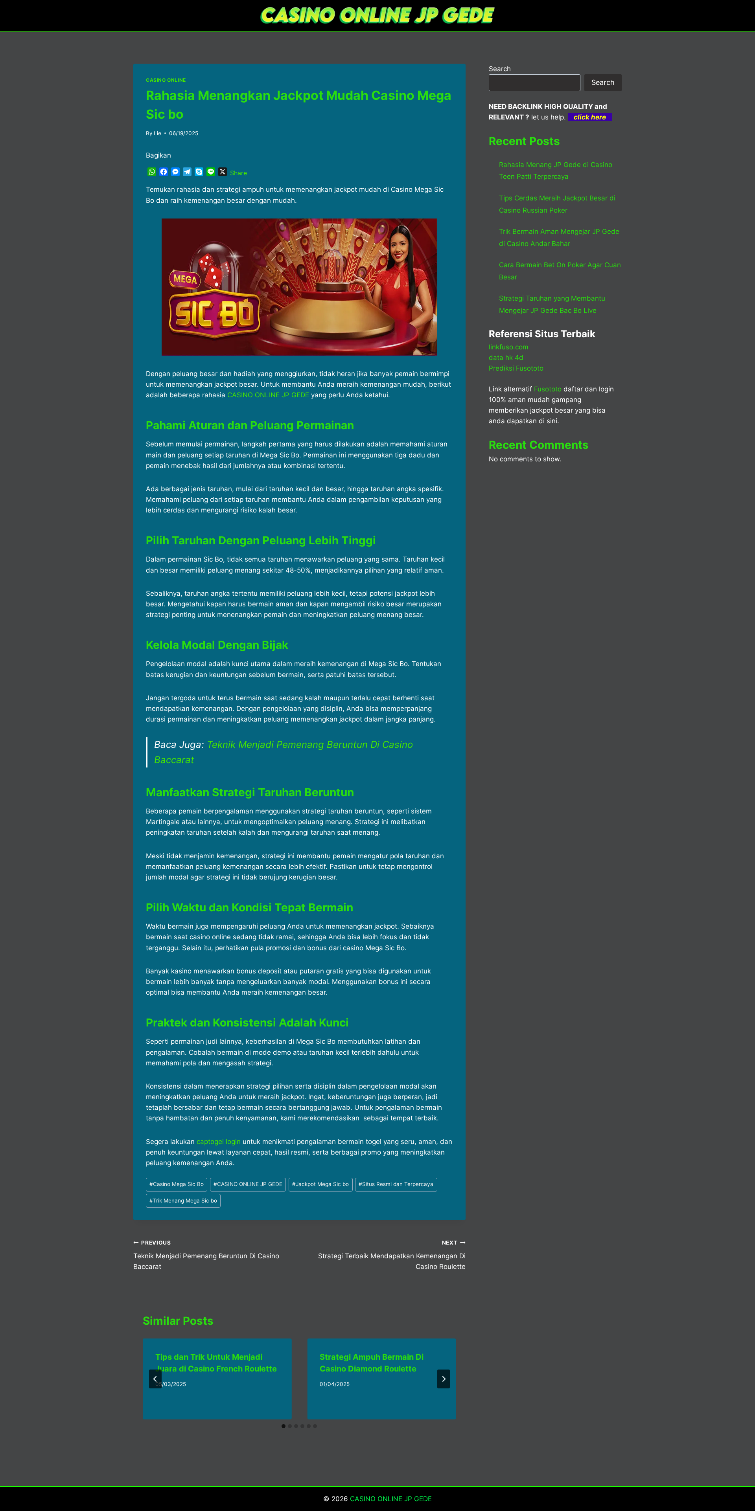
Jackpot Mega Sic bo (320, 1184)
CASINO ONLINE (166, 80)
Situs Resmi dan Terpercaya (396, 1184)
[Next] (443, 1379)
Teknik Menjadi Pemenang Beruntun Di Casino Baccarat (206, 1255)
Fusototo (548, 389)
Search (500, 69)
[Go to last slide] (155, 1379)
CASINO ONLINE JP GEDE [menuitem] (268, 395)
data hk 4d (506, 358)
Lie (157, 133)
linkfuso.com (508, 347)
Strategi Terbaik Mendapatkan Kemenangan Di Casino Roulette (391, 1255)
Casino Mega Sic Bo (176, 1184)
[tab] (283, 1426)
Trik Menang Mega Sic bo (183, 1200)
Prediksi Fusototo (516, 368)
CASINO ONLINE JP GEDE (248, 1184)
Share (238, 173)
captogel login (219, 1142)
